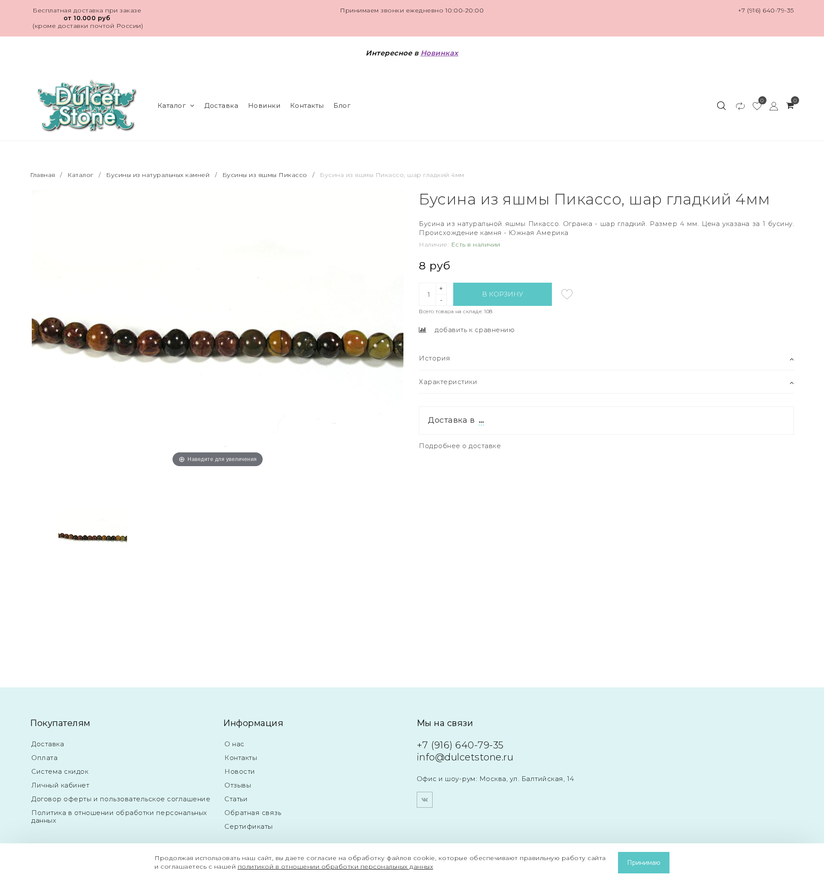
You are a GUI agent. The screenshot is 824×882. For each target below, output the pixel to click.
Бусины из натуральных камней (157, 175)
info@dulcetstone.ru (465, 757)
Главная (43, 175)
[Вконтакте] (425, 800)
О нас (234, 744)
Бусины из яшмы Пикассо (264, 175)
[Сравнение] (736, 105)
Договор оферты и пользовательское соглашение (120, 799)
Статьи (236, 799)
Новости (239, 771)
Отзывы (237, 785)
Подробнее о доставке (460, 446)
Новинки (264, 105)
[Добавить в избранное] (567, 294)
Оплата (44, 758)
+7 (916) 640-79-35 (766, 10)
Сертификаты (248, 826)
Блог (342, 105)
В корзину (502, 294)
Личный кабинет (60, 785)
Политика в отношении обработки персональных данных (119, 816)
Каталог (172, 105)
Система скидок (59, 771)
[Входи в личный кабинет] (769, 105)
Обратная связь (252, 813)
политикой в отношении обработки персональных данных (335, 866)
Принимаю (643, 863)
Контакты (307, 105)
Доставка (221, 105)
